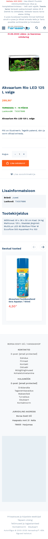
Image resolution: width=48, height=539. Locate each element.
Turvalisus (24, 397)
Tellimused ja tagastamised (25, 523)
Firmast (24, 361)
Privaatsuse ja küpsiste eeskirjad (24, 516)
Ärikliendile (24, 387)
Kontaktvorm (24, 403)
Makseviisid (24, 393)
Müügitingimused (24, 370)
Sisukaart (24, 399)
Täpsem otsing (25, 520)
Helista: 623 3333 (14, 1)
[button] (43, 247)
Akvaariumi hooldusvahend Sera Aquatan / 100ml (22, 300)
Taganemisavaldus (24, 390)
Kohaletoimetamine (24, 373)
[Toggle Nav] (3, 28)
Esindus (24, 358)
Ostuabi (24, 367)
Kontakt (24, 364)
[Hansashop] (19, 28)
